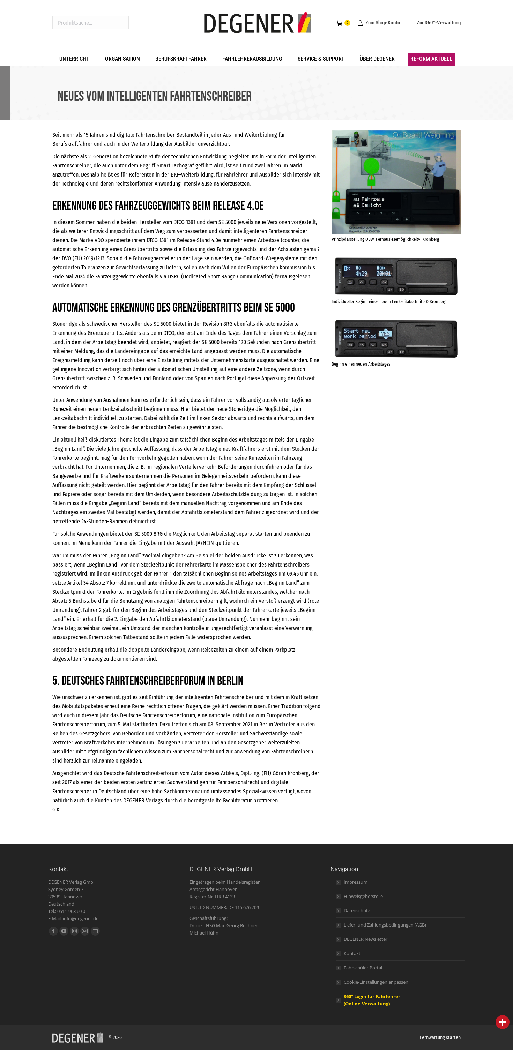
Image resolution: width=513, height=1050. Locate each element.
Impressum (355, 882)
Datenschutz (357, 910)
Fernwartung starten (440, 1038)
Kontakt (352, 953)
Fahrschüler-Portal (363, 968)
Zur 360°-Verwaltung (439, 23)
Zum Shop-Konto (382, 23)
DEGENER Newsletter (365, 939)
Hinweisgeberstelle (363, 896)
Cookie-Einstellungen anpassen (376, 982)
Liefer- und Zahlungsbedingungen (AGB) (385, 925)
